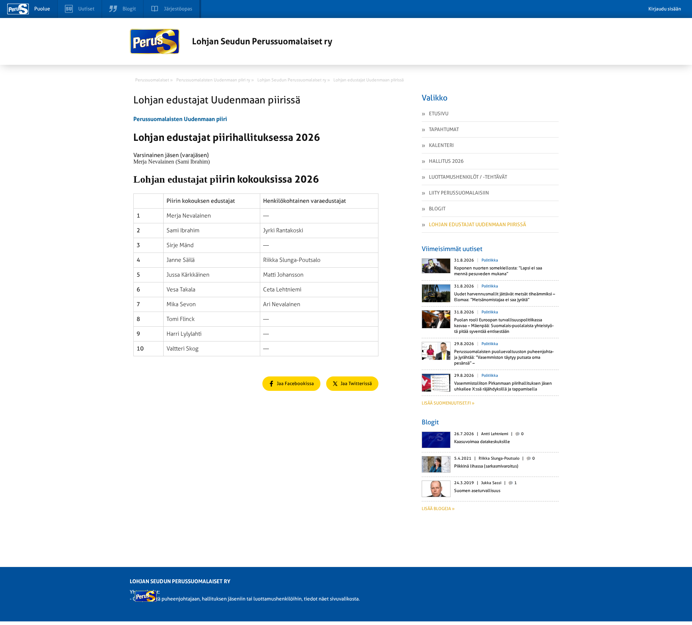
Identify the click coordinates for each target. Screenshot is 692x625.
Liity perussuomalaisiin (459, 193)
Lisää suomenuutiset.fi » (448, 403)
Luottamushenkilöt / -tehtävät (468, 177)
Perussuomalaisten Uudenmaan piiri (180, 119)
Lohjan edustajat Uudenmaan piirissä (477, 224)
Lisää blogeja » (438, 508)
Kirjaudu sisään (664, 9)
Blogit (437, 208)
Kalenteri (441, 145)
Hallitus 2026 (446, 161)
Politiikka (490, 260)
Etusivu (438, 113)
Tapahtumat (444, 129)
